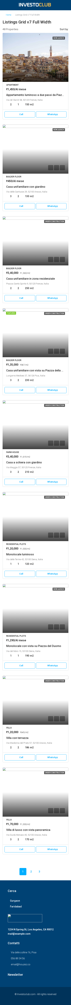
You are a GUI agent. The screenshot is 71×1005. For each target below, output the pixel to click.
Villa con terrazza (17, 738)
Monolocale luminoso (20, 554)
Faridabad (16, 906)
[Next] (47, 871)
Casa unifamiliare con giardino (25, 186)
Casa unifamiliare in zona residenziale (30, 278)
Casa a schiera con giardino (24, 462)
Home (8, 15)
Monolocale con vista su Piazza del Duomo (33, 646)
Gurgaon (15, 900)
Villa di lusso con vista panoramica (28, 830)
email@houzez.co (20, 964)
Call (21, 114)
